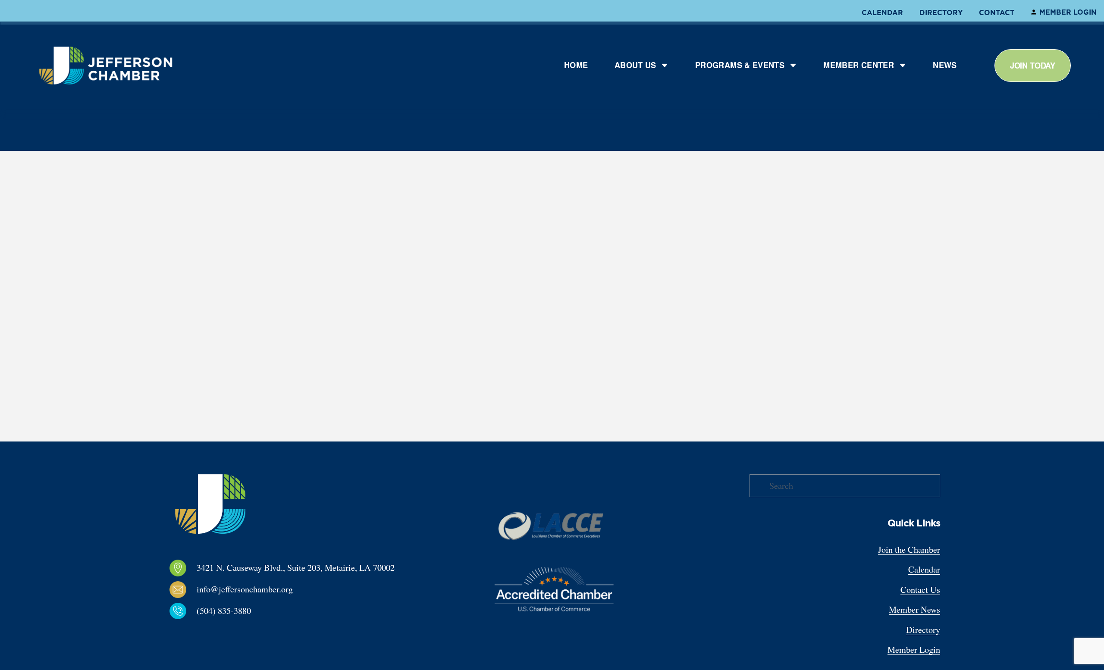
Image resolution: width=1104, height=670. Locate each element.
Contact (996, 12)
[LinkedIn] (195, 632)
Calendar (882, 12)
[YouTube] (223, 632)
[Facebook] (168, 632)
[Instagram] (182, 632)
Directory (941, 12)
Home (576, 65)
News (945, 65)
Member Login (1068, 12)
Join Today (1032, 65)
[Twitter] (209, 632)
